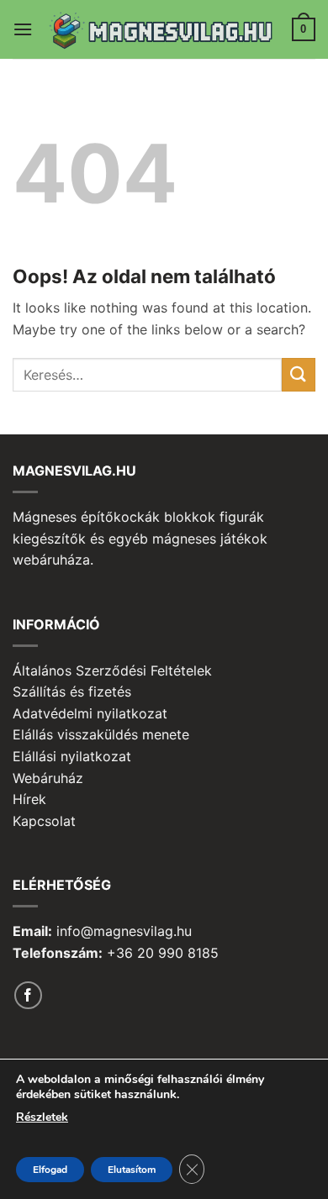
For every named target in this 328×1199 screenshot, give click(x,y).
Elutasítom (132, 1169)
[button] (23, 29)
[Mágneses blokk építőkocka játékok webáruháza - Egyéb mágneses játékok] (163, 29)
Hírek (29, 799)
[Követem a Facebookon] (28, 995)
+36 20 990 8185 (163, 952)
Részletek (42, 1117)
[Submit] (298, 374)
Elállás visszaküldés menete (101, 734)
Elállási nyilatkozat (72, 756)
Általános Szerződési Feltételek (112, 670)
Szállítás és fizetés (72, 691)
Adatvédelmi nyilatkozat (90, 713)
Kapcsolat (44, 820)
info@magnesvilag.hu (124, 931)
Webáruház (48, 778)
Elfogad (50, 1169)
